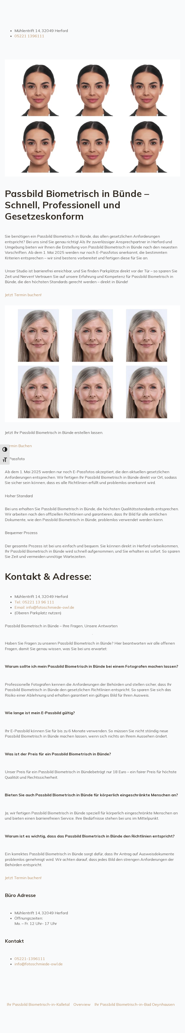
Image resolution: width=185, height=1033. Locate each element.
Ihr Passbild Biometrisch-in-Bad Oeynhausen (134, 1004)
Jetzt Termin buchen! (23, 294)
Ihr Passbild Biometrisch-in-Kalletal (38, 1004)
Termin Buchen (18, 445)
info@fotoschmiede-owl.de (38, 963)
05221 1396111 (29, 35)
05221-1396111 (29, 958)
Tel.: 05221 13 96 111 (34, 602)
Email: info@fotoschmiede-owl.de (44, 607)
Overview (82, 1004)
